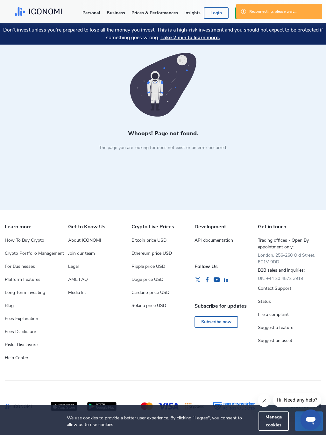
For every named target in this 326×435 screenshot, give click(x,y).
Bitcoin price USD (149, 240)
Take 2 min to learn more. (190, 37)
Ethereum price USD (151, 253)
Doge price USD (147, 279)
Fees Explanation (21, 319)
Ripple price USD (148, 266)
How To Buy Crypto (24, 240)
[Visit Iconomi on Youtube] (217, 280)
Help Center (16, 358)
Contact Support (274, 288)
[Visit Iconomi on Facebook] (207, 280)
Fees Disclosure (20, 332)
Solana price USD (148, 306)
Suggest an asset (275, 341)
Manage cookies (274, 421)
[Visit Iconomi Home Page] (38, 11)
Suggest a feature (275, 327)
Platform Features (22, 279)
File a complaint (273, 314)
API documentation (214, 240)
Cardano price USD (150, 292)
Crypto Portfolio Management (34, 253)
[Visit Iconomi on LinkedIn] (226, 280)
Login (216, 13)
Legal (73, 266)
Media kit (77, 292)
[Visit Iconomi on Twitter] (198, 280)
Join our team (81, 253)
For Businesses (20, 266)
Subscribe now (216, 322)
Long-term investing (25, 292)
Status (264, 301)
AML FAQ (78, 279)
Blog (9, 306)
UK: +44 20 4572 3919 (280, 278)
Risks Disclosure (21, 345)
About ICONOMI (84, 240)
